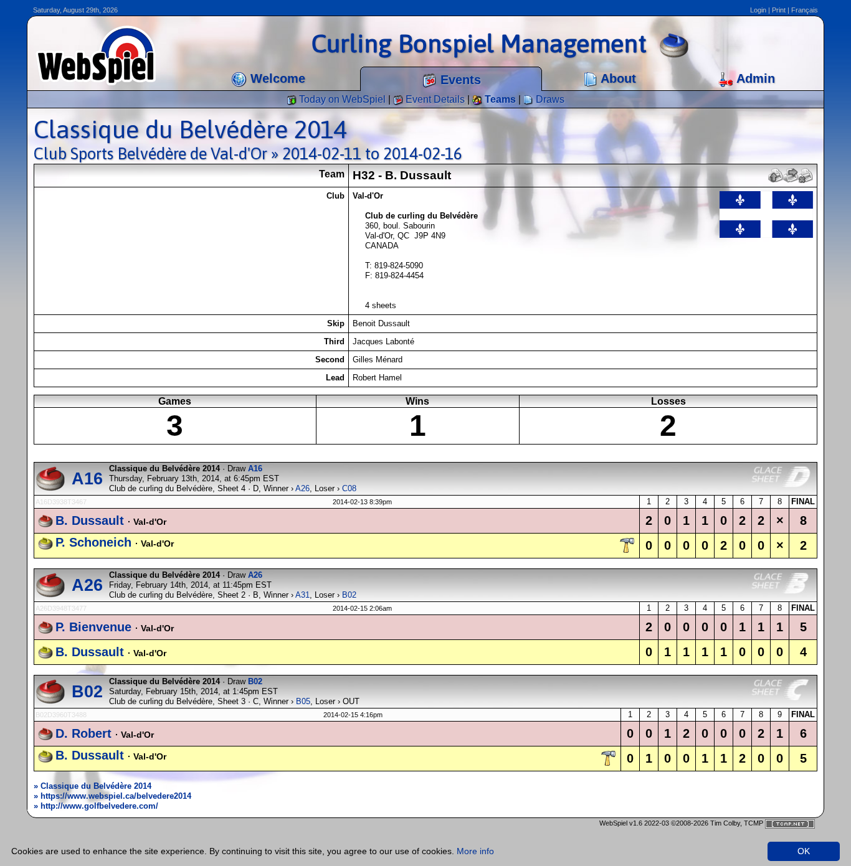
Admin (754, 78)
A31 (302, 595)
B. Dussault (89, 520)
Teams (499, 99)
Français (804, 10)
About (616, 78)
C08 (349, 488)
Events (459, 80)
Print (779, 10)
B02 (349, 595)
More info (475, 851)
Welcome (276, 78)
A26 (302, 488)
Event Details (434, 99)
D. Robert (83, 733)
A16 (87, 478)
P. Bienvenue (93, 627)
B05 (303, 701)
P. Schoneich (93, 542)
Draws (548, 99)
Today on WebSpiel (341, 99)
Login (758, 10)
